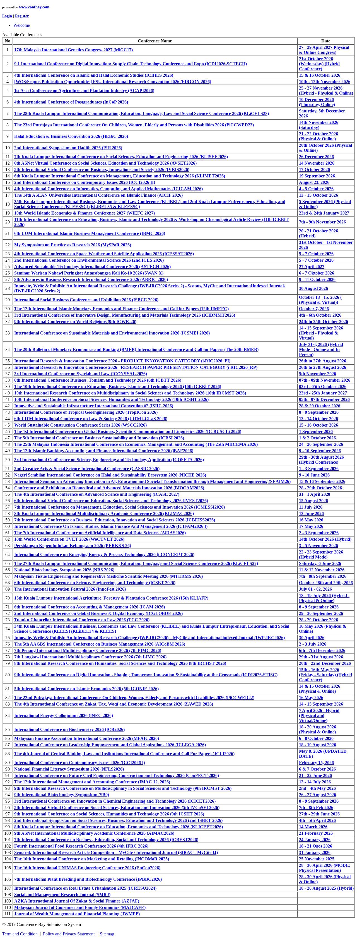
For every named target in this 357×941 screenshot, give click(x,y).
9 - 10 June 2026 (314, 475)
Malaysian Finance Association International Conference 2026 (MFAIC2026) (86, 738)
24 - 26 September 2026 (321, 444)
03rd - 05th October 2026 (322, 386)
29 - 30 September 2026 (321, 613)
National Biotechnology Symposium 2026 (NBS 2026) (64, 569)
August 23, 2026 (314, 182)
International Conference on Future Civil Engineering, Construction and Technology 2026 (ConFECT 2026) (116, 775)
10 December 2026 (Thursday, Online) (317, 102)
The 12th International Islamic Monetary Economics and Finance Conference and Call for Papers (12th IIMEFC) (121, 308)
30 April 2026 (311, 637)
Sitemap (107, 934)
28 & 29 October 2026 (319, 405)
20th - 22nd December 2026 (325, 663)
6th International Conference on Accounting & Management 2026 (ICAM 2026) (89, 607)
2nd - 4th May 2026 (317, 788)
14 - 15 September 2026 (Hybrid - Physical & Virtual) (321, 333)
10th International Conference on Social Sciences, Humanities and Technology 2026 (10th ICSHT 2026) (111, 399)
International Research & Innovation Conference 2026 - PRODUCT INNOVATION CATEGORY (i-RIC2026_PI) (122, 360)
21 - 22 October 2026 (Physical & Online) (318, 136)
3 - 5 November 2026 (318, 545)
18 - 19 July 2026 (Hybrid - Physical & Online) (324, 598)
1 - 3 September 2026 (319, 468)
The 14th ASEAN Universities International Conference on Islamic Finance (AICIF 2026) (98, 195)
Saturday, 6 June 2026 (320, 563)
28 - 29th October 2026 (320, 487)
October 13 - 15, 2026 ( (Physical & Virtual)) (320, 300)
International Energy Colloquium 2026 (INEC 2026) (63, 715)
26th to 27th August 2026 (322, 360)
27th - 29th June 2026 (319, 814)
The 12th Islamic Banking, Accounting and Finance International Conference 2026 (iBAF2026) (103, 450)
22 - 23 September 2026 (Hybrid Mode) (321, 554)
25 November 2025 (316, 858)
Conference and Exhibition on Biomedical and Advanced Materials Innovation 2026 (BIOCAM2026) (109, 487)
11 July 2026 (310, 507)
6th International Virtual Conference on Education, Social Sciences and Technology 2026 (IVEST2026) (111, 500)
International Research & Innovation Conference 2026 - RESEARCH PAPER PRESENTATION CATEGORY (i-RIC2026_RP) (135, 367)
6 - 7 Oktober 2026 (316, 273)
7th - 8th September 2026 (322, 576)
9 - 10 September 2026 (320, 450)
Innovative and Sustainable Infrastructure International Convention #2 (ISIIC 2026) (93, 405)
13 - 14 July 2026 (315, 781)
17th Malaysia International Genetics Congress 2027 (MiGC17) (73, 49)
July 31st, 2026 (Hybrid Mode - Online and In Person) (321, 349)
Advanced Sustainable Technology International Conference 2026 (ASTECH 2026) (92, 266)
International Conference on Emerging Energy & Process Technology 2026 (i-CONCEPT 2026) (104, 554)
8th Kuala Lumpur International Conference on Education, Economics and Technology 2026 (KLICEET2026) (118, 826)
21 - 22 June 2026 (315, 775)
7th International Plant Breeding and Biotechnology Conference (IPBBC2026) (88, 879)
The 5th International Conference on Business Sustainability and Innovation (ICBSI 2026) (99, 437)
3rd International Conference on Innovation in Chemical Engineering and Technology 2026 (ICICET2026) (115, 801)
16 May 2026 (311, 520)
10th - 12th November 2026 (324, 81)
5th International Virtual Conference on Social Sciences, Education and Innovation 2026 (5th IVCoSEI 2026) (116, 807)
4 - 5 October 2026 (316, 188)
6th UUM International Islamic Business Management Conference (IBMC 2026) (89, 233)
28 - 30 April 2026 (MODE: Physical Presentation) (324, 868)
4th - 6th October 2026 (320, 315)
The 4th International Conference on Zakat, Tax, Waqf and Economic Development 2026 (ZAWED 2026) (113, 704)
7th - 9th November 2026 (322, 222)
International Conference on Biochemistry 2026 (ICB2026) (69, 729)
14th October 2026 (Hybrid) (325, 539)
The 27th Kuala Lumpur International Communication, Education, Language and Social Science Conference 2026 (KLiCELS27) (136, 563)
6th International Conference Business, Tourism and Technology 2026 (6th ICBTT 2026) (97, 380)
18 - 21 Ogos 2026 (315, 846)
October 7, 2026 (314, 308)
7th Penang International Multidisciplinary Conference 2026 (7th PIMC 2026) (87, 650)
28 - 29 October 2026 (318, 619)
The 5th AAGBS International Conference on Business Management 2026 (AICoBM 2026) (99, 644)
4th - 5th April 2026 (317, 820)
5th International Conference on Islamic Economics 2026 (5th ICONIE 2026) (86, 688)
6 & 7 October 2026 (317, 769)
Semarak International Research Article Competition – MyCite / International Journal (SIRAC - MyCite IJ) (116, 852)
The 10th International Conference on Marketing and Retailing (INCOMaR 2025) (91, 858)
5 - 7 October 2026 (316, 253)
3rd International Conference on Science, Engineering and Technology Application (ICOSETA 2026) (109, 459)
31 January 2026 (315, 852)
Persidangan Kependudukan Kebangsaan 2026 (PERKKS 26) (72, 545)
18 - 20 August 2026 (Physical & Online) (317, 729)
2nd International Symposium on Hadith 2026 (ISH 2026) (68, 147)
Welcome (21, 25)
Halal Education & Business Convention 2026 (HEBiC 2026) (71, 136)
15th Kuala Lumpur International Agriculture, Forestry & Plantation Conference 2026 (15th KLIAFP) (111, 598)
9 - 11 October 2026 (317, 279)
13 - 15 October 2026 (318, 195)
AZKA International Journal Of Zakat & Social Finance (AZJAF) (76, 901)
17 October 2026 (314, 169)
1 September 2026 (316, 431)
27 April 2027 (311, 266)
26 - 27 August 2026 (317, 794)
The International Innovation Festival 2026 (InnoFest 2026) (70, 589)
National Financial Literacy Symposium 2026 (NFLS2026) (69, 769)
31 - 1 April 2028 (314, 494)
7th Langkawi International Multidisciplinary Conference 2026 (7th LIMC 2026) (90, 656)
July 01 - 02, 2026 (315, 589)
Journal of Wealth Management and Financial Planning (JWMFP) (77, 913)
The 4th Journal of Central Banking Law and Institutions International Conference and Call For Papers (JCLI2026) (124, 753)
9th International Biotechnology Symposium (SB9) (61, 794)
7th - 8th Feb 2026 (316, 807)
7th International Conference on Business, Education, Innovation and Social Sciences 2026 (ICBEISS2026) (114, 520)
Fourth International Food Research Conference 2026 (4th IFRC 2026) (81, 846)
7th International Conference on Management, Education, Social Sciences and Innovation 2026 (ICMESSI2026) (119, 507)
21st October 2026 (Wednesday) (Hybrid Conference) (319, 63)
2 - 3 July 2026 (312, 644)
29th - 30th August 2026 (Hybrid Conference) (321, 460)
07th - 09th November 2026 (324, 380)
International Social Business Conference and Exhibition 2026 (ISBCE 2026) (86, 299)
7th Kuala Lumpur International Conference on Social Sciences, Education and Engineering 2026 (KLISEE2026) (121, 156)
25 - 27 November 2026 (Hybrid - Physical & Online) (326, 90)
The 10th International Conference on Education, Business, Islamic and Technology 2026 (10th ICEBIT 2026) (117, 386)
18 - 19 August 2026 (317, 744)
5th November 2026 (317, 373)
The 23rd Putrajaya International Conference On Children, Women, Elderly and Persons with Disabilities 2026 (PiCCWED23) (134, 124)
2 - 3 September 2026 (319, 532)
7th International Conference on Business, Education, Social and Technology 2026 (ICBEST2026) (106, 839)
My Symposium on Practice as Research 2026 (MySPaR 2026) (72, 244)
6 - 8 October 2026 (316, 738)
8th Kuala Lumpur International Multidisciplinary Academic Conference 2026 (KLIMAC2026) (104, 513)
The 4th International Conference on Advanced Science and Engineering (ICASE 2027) (96, 494)
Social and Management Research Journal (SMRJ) (62, 894)
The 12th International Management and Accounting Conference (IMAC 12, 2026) (92, 781)
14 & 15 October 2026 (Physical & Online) (319, 689)
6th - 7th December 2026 (322, 650)
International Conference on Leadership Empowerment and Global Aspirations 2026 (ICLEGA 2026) (110, 744)
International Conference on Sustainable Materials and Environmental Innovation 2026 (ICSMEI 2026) (112, 333)
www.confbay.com (34, 7)
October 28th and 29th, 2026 (326, 582)
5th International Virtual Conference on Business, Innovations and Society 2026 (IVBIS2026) (101, 169)
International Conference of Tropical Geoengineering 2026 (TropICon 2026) (86, 412)
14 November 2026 (316, 163)
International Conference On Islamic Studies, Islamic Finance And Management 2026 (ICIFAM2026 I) (111, 526)
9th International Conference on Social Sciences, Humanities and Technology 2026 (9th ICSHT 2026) (109, 814)
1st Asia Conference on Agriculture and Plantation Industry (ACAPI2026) (84, 90)
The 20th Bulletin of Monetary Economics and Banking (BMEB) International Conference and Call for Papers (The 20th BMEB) (136, 349)
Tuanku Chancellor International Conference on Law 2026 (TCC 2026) (81, 619)
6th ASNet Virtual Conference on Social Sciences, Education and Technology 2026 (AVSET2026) (105, 163)
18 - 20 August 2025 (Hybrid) (326, 888)
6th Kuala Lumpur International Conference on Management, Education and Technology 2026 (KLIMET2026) (119, 176)
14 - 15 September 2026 (321, 704)
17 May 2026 (311, 526)
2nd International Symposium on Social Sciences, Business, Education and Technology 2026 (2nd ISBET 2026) (118, 820)
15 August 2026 (313, 500)
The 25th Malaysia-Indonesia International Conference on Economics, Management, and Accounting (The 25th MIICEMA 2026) (136, 444)
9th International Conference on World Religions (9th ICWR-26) (75, 321)
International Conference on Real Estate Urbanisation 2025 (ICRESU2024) (85, 888)
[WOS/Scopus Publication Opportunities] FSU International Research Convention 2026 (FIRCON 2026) (112, 81)
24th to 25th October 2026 (323, 321)
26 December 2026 (316, 156)
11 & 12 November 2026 (321, 569)
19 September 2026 (317, 176)
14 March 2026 (313, 826)
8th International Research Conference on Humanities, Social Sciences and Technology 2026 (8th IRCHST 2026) (120, 663)
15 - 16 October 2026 (318, 425)
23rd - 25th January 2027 (323, 393)
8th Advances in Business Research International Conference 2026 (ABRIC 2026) (91, 279)
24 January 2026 (315, 839)
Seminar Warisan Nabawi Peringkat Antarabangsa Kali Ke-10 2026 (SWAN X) (88, 273)
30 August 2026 (313, 288)
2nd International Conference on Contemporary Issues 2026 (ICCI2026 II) (84, 182)
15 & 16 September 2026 (322, 481)
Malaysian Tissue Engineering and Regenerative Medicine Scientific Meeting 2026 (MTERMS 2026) (108, 576)
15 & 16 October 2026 (319, 75)
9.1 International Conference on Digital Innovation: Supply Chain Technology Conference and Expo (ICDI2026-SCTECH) (130, 63)
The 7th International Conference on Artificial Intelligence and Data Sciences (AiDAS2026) (100, 532)
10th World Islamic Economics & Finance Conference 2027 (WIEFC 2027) (84, 213)
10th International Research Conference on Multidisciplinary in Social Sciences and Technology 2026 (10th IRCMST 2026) (130, 393)
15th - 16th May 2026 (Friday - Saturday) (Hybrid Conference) (325, 674)
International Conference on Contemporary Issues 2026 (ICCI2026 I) (79, 762)
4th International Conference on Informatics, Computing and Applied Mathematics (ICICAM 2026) (108, 188)
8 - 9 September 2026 (319, 412)
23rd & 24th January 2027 (324, 213)
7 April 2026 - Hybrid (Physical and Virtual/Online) (319, 715)
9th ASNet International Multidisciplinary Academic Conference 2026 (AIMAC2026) (94, 833)
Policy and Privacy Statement (69, 934)
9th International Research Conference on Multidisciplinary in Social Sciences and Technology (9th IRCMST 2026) (122, 788)
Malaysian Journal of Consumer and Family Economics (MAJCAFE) (80, 907)
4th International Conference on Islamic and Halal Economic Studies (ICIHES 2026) (93, 75)
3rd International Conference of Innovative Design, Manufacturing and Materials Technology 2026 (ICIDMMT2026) (124, 315)
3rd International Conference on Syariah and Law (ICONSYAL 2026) (80, 373)
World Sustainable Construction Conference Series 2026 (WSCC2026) (80, 425)
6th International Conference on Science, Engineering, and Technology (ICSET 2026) (94, 582)
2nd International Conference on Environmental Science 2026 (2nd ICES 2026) (89, 260)
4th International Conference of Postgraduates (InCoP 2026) (71, 102)
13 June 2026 (311, 513)
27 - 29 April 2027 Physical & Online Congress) (324, 50)
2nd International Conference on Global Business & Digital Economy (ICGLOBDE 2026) (98, 613)
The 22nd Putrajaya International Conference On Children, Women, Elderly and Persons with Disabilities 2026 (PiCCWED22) (134, 697)
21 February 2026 (316, 833)
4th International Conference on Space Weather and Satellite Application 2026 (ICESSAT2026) (104, 253)
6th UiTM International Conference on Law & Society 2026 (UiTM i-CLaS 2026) (90, 418)
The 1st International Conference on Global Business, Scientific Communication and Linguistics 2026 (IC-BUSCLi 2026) (127, 431)
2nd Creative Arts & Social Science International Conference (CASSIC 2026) (87, 468)
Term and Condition (20, 934)
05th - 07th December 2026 (324, 399)
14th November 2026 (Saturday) (318, 125)
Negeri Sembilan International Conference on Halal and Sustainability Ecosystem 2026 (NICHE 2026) (110, 475)
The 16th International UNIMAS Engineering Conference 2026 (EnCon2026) (87, 867)
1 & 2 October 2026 (317, 437)
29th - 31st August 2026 (321, 656)
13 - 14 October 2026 (318, 418)
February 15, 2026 (316, 762)
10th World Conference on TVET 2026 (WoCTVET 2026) (69, 539)
